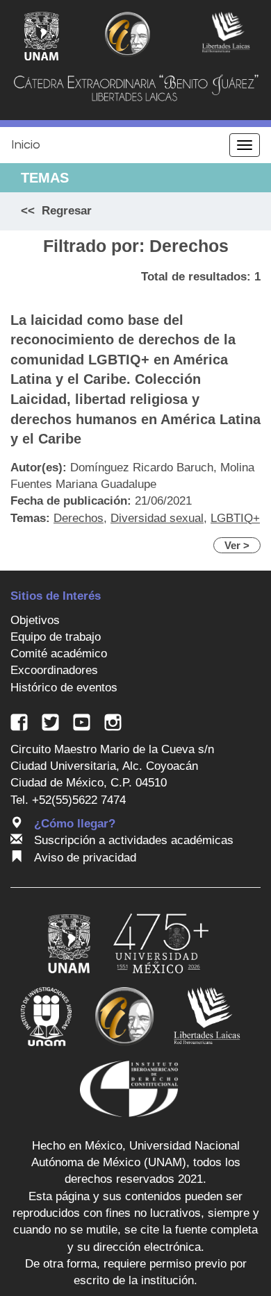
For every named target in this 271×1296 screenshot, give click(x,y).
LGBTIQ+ (235, 518)
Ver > (236, 545)
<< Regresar (56, 210)
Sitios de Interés (55, 596)
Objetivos (35, 620)
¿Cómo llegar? (74, 823)
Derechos (79, 518)
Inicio (25, 144)
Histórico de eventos (63, 687)
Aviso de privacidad (85, 857)
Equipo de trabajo (55, 636)
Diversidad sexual (157, 518)
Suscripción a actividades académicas (133, 840)
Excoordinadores (54, 670)
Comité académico (58, 653)
